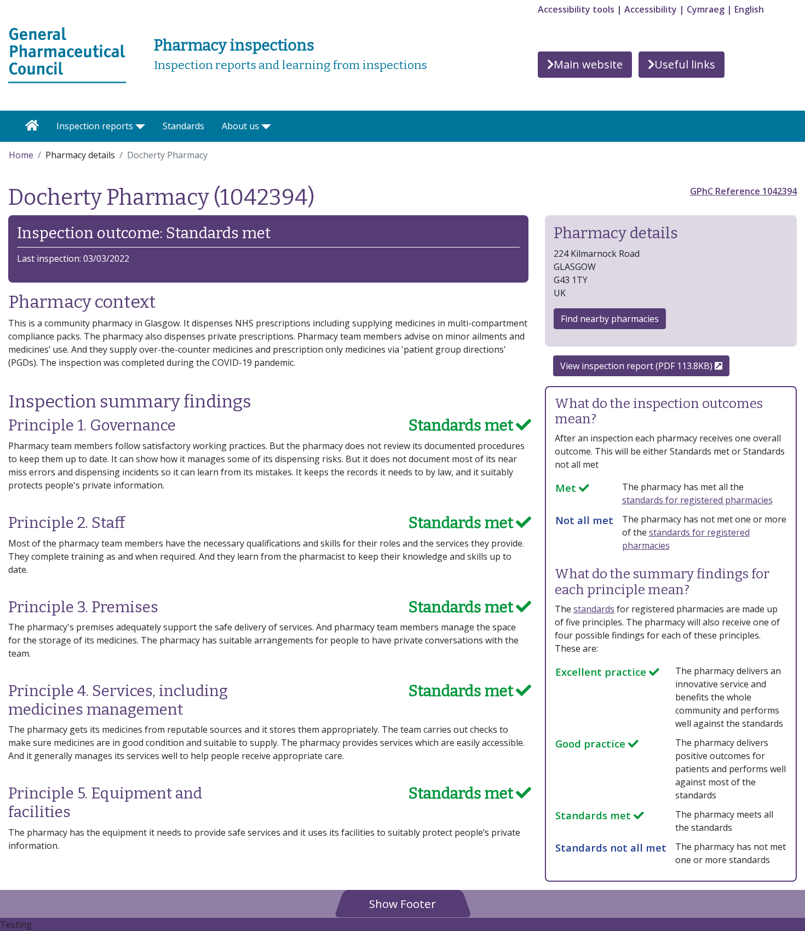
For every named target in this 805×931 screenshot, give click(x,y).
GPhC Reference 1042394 (743, 191)
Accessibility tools (576, 9)
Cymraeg (706, 9)
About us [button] (240, 126)
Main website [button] (588, 64)
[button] (402, 903)
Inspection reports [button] (94, 126)
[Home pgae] (67, 54)
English (749, 9)
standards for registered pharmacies (697, 500)
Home (21, 155)
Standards (183, 126)
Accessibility (650, 9)
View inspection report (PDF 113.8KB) (637, 366)
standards (593, 609)
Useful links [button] (684, 64)
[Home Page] (32, 126)
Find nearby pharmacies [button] (610, 319)
